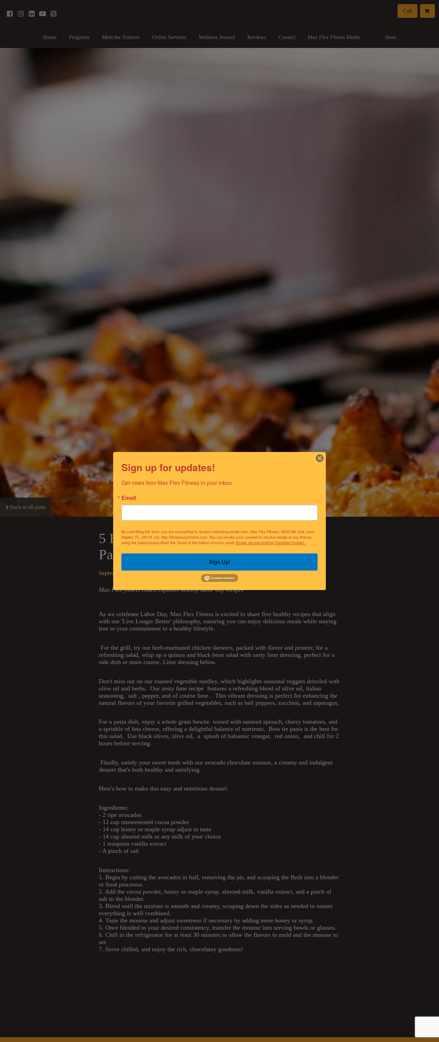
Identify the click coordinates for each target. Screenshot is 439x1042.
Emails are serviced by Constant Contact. (270, 542)
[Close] (320, 458)
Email (128, 498)
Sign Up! (219, 562)
